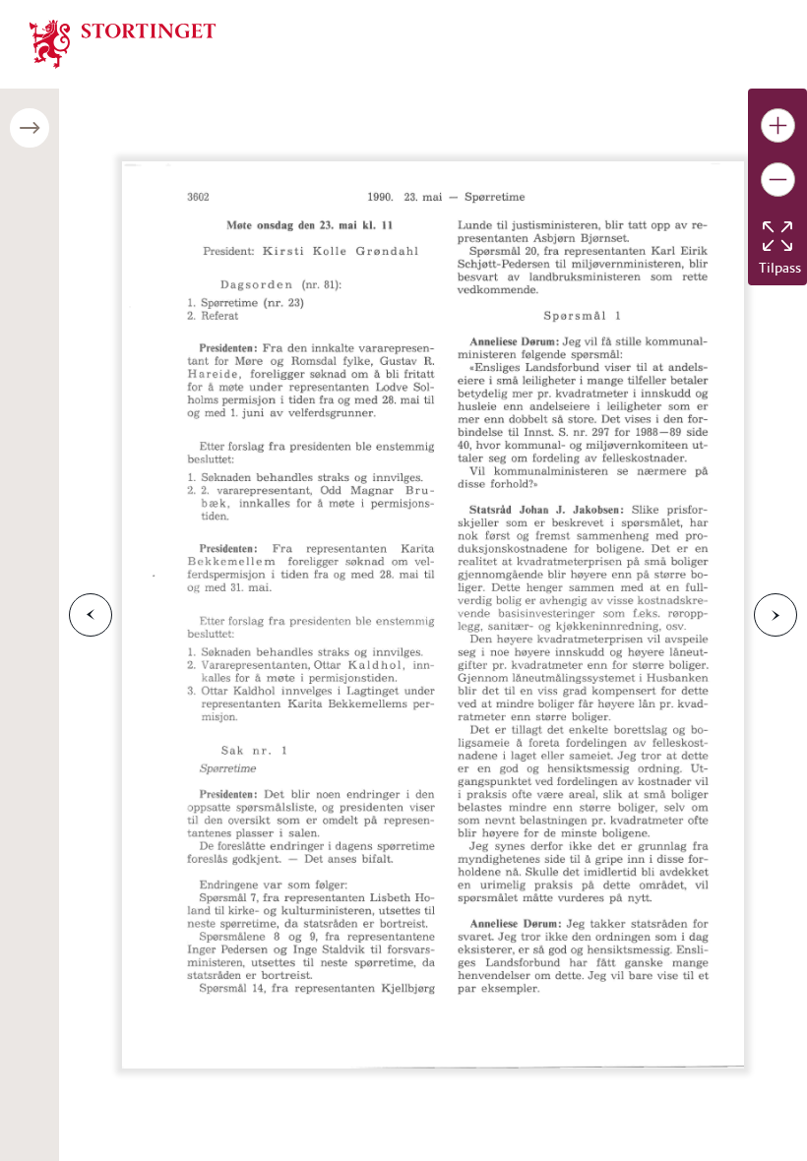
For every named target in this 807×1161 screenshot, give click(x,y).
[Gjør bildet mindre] (778, 179)
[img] (123, 42)
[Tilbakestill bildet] (777, 236)
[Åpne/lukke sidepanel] (29, 128)
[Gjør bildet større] (778, 125)
